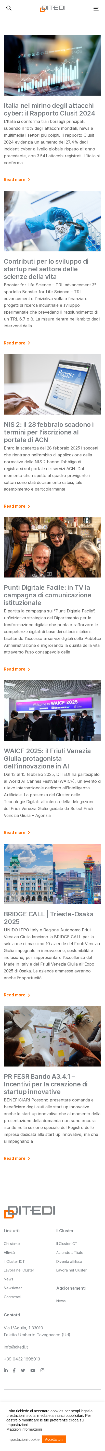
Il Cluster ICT (14, 1261)
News (8, 1279)
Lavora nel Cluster (19, 1270)
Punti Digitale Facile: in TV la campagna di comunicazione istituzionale (47, 595)
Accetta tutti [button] (54, 1439)
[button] (8, 8)
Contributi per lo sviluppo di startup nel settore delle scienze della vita (46, 269)
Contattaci (12, 1297)
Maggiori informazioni (24, 1429)
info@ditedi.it (16, 1347)
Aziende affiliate (69, 1252)
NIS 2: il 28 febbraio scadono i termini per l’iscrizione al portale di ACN (49, 432)
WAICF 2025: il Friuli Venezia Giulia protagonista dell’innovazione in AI (47, 758)
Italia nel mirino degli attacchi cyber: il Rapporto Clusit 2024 (49, 109)
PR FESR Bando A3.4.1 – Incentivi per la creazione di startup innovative (46, 1084)
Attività (9, 1252)
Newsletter (13, 1288)
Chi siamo (12, 1243)
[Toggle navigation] (83, 8)
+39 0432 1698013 (22, 1359)
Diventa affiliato (69, 1261)
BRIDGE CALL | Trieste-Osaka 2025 (49, 918)
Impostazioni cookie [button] (23, 1439)
